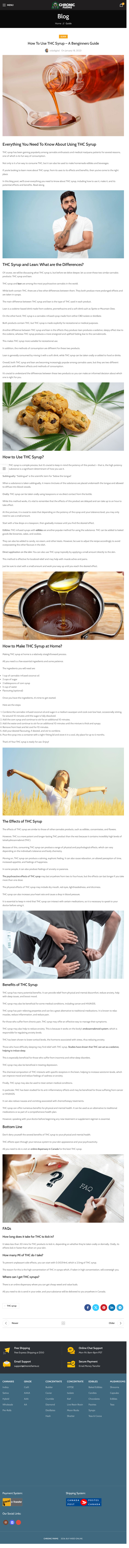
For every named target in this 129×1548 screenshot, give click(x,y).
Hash (48, 1415)
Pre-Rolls (7, 1410)
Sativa (6, 1392)
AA (25, 1404)
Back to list (63, 1323)
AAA (26, 1398)
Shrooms (114, 1387)
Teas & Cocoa (95, 1415)
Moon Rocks (73, 1410)
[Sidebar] (4, 468)
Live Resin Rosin (75, 1404)
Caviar (49, 1392)
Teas (112, 1404)
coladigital (55, 50)
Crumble (50, 1398)
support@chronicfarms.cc (26, 1365)
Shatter (70, 1415)
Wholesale (8, 1404)
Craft (26, 1387)
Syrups (92, 1410)
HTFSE (70, 1387)
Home (58, 23)
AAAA (27, 1392)
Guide (69, 23)
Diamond (50, 1404)
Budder (49, 1387)
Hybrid (6, 1398)
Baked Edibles (95, 1387)
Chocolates (94, 1398)
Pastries (92, 1404)
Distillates (50, 1410)
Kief (69, 1398)
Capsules (114, 1392)
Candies (93, 1392)
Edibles (113, 1398)
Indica (6, 1387)
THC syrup (11, 1306)
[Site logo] (63, 4)
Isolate (70, 1392)
